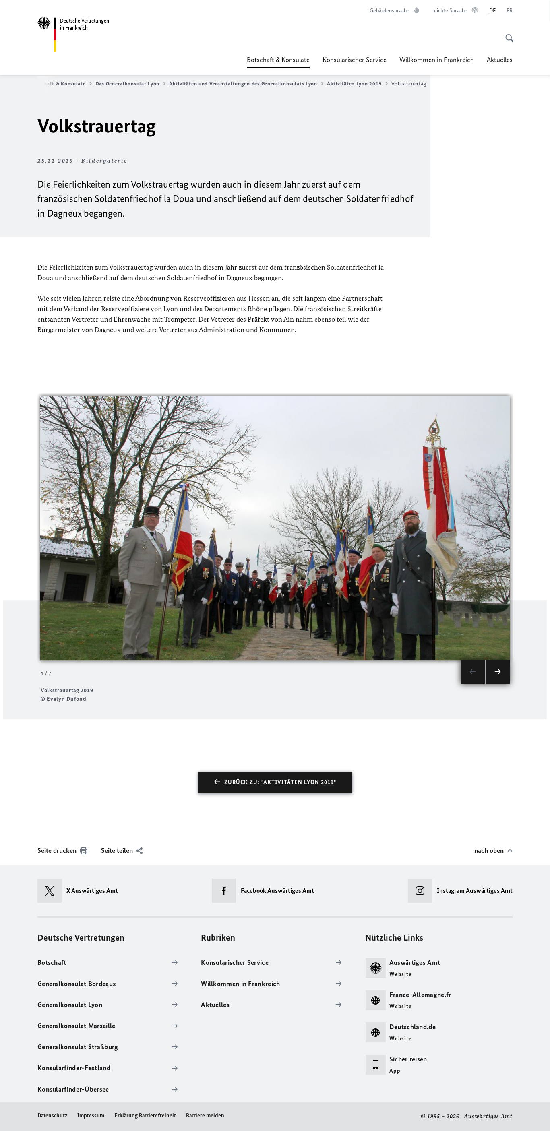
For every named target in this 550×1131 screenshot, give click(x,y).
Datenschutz (52, 1115)
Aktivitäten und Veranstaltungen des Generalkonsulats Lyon (243, 83)
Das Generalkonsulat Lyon (127, 83)
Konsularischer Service (355, 60)
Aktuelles (500, 60)
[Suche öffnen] (507, 34)
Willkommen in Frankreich (436, 60)
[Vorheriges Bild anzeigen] (473, 672)
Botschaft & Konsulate (278, 62)
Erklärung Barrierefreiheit (145, 1115)
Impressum (90, 1115)
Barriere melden (205, 1115)
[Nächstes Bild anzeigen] (498, 672)
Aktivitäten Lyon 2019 (354, 83)
